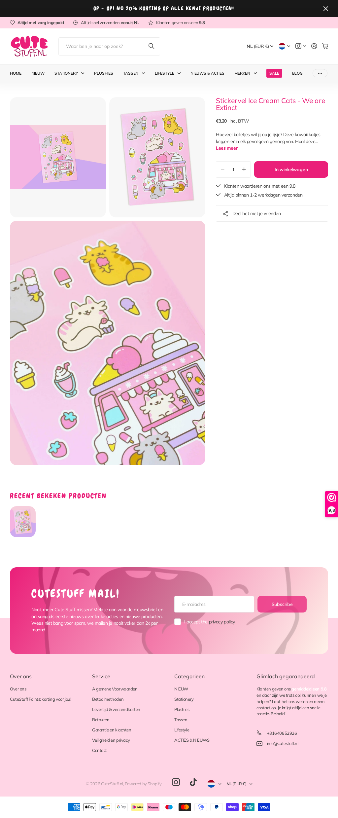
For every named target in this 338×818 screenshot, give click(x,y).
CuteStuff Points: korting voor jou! (40, 699)
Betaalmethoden (107, 699)
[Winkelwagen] (325, 46)
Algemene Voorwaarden (115, 688)
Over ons (21, 676)
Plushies (103, 73)
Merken (242, 73)
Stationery (66, 73)
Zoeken (152, 46)
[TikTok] (193, 782)
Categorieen (189, 676)
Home (15, 73)
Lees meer (227, 148)
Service (101, 676)
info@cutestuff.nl (282, 743)
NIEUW (181, 688)
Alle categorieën (84, 73)
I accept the (209, 622)
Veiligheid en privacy (111, 740)
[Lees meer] (300, 46)
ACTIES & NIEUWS (192, 740)
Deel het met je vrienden (256, 213)
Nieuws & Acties (207, 73)
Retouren (101, 719)
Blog (297, 73)
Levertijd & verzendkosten (116, 709)
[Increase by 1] (244, 169)
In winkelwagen (291, 169)
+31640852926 (282, 733)
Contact (99, 750)
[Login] (314, 46)
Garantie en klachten (111, 729)
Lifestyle (164, 73)
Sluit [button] (325, 8)
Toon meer (320, 73)
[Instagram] (176, 782)
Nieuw (38, 73)
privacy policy (222, 622)
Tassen (130, 73)
